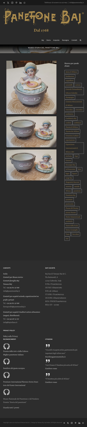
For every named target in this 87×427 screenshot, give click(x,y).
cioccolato (79, 110)
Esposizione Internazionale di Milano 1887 (72, 148)
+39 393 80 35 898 (12, 287)
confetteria (69, 114)
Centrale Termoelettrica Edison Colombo (74, 91)
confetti (68, 123)
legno (67, 173)
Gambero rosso (51, 368)
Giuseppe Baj (70, 165)
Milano (68, 191)
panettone (77, 191)
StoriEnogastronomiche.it (55, 356)
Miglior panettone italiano (13, 354)
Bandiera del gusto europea (14, 368)
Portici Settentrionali (73, 217)
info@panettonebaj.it (76, 2)
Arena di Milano (71, 72)
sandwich (69, 221)
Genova (68, 160)
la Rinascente (70, 169)
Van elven (75, 234)
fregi (76, 156)
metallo (76, 186)
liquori (74, 173)
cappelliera (70, 80)
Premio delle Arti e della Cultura (15, 351)
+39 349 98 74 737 (12, 319)
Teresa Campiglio (72, 230)
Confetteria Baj (71, 118)
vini (67, 238)
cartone (78, 85)
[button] (80, 39)
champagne (70, 97)
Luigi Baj (69, 178)
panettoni (69, 199)
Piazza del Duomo (72, 208)
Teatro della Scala (72, 225)
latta (79, 169)
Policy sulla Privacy (10, 336)
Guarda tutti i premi (11, 407)
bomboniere (70, 76)
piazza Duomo (71, 212)
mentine (69, 186)
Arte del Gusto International (14, 385)
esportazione (70, 140)
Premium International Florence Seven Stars (20, 382)
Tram (67, 234)
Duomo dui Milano (72, 131)
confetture (77, 123)
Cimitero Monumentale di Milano (74, 104)
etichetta (69, 156)
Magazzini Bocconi (72, 182)
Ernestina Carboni (72, 136)
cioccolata (69, 110)
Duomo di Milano (72, 127)
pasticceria (70, 204)
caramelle (69, 85)
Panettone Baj (70, 195)
